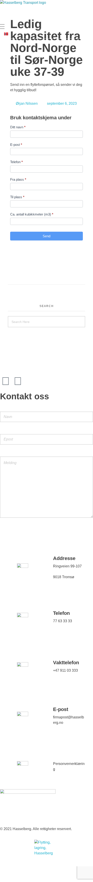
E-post (16, 145)
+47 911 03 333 (65, 670)
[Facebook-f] (17, 381)
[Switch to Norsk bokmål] (6, 34)
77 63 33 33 (62, 621)
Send (46, 236)
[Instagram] (5, 381)
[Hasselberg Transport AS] (45, 12)
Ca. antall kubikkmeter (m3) (31, 214)
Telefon (16, 162)
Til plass (17, 197)
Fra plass (18, 179)
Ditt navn (18, 127)
